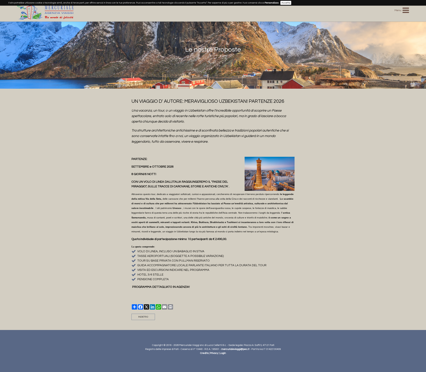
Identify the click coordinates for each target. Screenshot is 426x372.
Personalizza (272, 3)
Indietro (143, 317)
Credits (204, 353)
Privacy (214, 353)
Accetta (285, 3)
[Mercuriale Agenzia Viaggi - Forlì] (45, 17)
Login (223, 353)
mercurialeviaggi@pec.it (235, 349)
